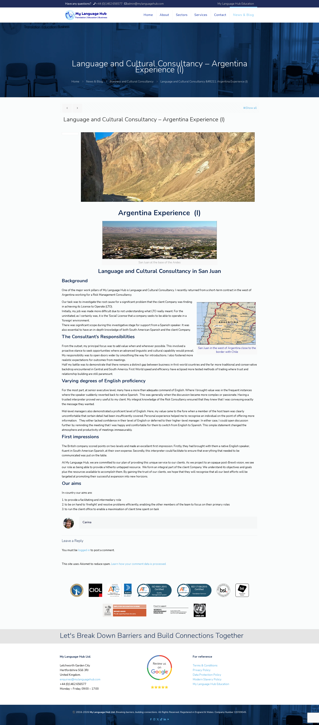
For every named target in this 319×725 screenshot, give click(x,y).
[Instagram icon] (154, 719)
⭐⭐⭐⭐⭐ (159, 687)
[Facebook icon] (151, 719)
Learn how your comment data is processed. (138, 564)
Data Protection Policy (207, 675)
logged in (84, 550)
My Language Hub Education (235, 4)
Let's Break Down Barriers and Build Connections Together (151, 635)
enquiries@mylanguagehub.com (80, 679)
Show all (251, 108)
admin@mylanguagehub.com (145, 4)
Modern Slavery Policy (207, 679)
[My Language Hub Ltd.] (86, 14)
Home (75, 81)
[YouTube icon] (168, 719)
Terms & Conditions (205, 665)
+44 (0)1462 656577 (109, 4)
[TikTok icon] (161, 719)
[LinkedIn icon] (164, 719)
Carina (87, 522)
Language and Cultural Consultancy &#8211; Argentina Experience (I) (204, 81)
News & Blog (94, 81)
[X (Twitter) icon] (158, 719)
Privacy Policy (202, 670)
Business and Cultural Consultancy (132, 81)
